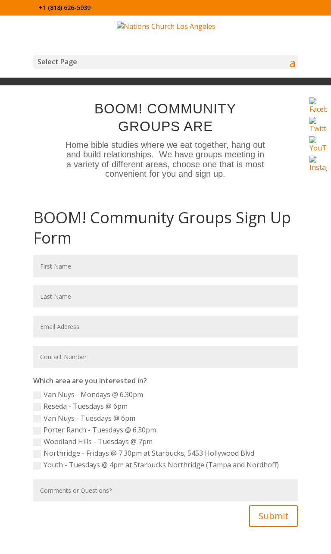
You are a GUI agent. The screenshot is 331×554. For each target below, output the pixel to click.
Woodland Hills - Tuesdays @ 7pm (98, 441)
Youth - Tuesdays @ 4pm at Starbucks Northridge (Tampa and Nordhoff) (161, 464)
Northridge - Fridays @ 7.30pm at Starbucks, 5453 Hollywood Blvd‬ (149, 453)
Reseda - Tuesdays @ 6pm (86, 406)
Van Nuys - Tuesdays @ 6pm (89, 418)
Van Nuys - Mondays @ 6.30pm (93, 394)
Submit (273, 516)
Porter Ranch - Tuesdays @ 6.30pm (100, 430)
